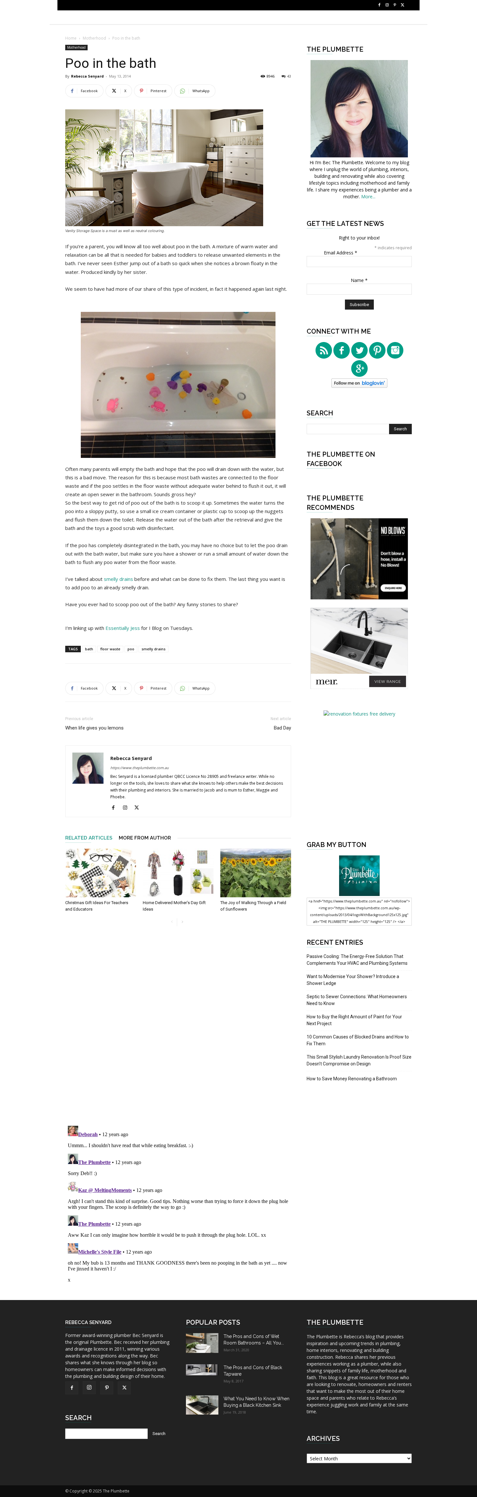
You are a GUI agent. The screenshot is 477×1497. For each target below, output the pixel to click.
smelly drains (119, 579)
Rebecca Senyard (87, 76)
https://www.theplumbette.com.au (139, 767)
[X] (403, 5)
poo (131, 648)
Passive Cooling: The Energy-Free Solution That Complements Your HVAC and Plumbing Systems (357, 960)
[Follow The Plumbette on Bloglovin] (359, 386)
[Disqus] (178, 1030)
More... (368, 196)
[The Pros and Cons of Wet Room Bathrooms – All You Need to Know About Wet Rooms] (202, 1343)
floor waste (110, 648)
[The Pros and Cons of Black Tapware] (202, 1369)
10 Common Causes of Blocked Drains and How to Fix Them (358, 1040)
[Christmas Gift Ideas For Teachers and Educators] (100, 873)
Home (71, 38)
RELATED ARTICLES (88, 838)
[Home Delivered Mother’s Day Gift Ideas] (178, 873)
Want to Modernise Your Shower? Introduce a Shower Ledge (353, 980)
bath (89, 648)
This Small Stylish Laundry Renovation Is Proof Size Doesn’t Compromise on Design (359, 1060)
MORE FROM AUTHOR (145, 838)
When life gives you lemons (94, 728)
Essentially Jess (123, 628)
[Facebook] (379, 5)
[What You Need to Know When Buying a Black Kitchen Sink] (202, 1405)
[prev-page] (172, 922)
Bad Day (282, 728)
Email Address (340, 253)
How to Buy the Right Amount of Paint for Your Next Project (354, 1020)
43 (289, 76)
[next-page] (182, 922)
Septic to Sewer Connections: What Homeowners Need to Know (357, 1000)
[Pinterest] (395, 5)
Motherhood (94, 38)
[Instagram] (387, 5)
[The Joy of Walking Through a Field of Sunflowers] (255, 873)
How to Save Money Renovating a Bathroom (352, 1078)
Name (359, 280)
